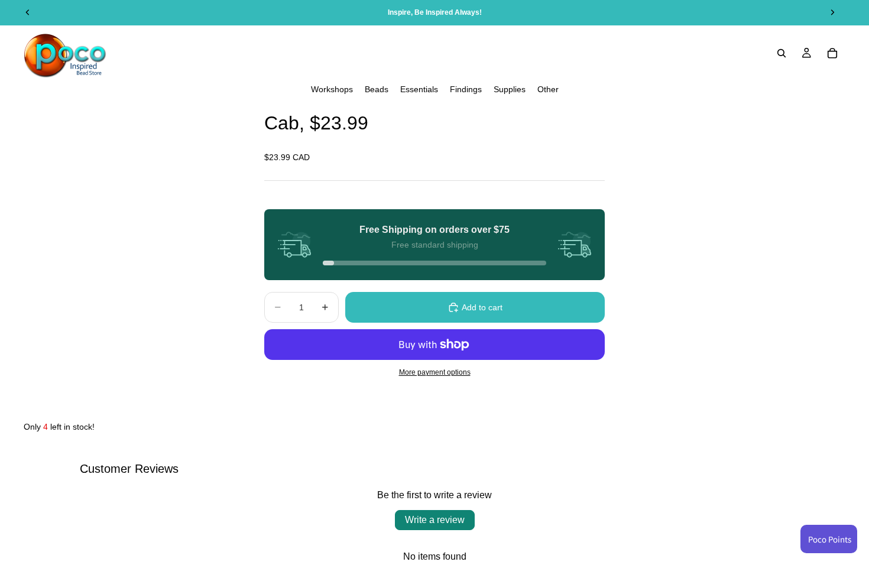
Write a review (435, 520)
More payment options (435, 372)
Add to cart (482, 307)
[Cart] (832, 53)
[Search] (782, 53)
